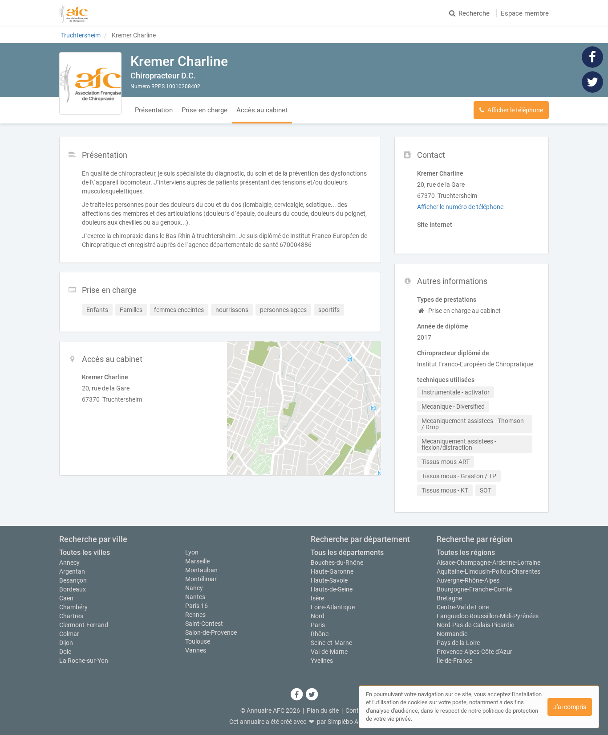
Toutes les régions (466, 552)
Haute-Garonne (332, 571)
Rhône (319, 633)
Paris (318, 624)
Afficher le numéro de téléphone (460, 206)
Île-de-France (454, 660)
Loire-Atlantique (333, 607)
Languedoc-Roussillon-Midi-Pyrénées (488, 616)
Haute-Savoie (329, 580)
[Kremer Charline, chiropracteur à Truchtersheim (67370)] (90, 83)
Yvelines (322, 660)
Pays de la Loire (458, 642)
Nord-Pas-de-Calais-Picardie (475, 624)
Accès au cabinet (262, 110)
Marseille (197, 561)
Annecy (69, 562)
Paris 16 (196, 605)
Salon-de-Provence (211, 632)
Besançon (73, 580)
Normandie (452, 633)
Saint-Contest (204, 623)
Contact (356, 710)
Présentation (154, 110)
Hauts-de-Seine (332, 589)
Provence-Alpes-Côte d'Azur (474, 651)
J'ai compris (569, 706)
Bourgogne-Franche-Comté (474, 589)
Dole (65, 651)
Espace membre (525, 13)
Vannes (195, 650)
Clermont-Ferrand (83, 624)
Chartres (71, 616)
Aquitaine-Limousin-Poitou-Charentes (488, 571)
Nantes (195, 596)
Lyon (192, 552)
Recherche (474, 13)
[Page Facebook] (592, 56)
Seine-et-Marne (331, 642)
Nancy (194, 587)
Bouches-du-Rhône (337, 562)
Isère (317, 598)
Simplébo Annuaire (353, 721)
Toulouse (197, 641)
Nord (317, 616)
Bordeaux (72, 589)
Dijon (66, 642)
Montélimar (201, 579)
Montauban (201, 570)
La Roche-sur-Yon (83, 660)
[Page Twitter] (592, 81)
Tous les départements (347, 552)
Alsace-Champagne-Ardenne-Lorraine (488, 562)
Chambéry (73, 607)
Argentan (72, 571)
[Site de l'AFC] (73, 13)
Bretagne (449, 598)
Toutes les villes (84, 552)
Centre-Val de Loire (463, 607)
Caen (66, 598)
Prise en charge (204, 110)
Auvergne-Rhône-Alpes (468, 580)
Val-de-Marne (329, 651)
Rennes (195, 614)
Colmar (69, 633)
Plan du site (323, 710)
